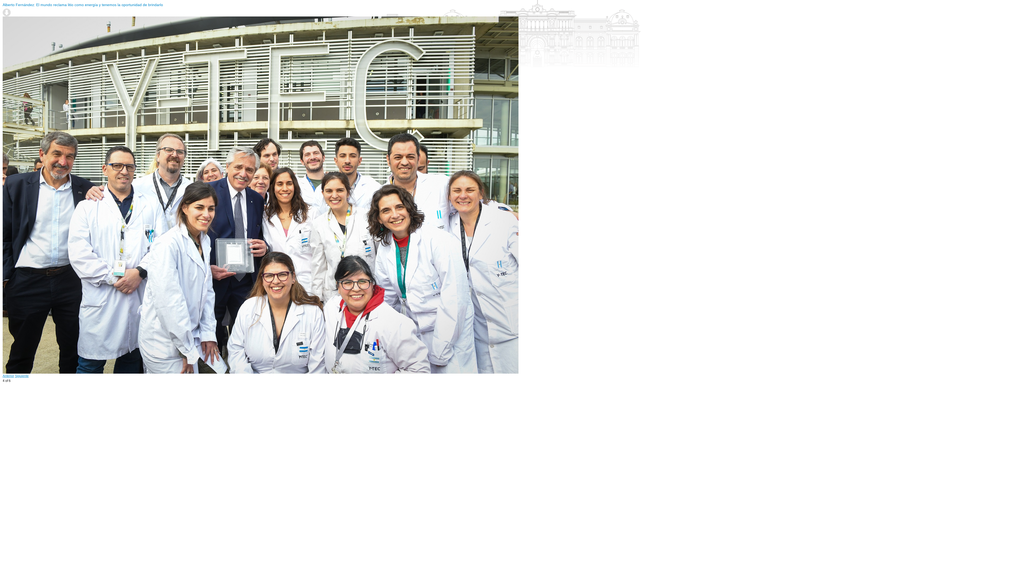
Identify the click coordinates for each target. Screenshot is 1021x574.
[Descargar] (7, 12)
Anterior (8, 376)
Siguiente (22, 376)
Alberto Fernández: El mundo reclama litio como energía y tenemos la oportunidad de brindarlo (83, 5)
